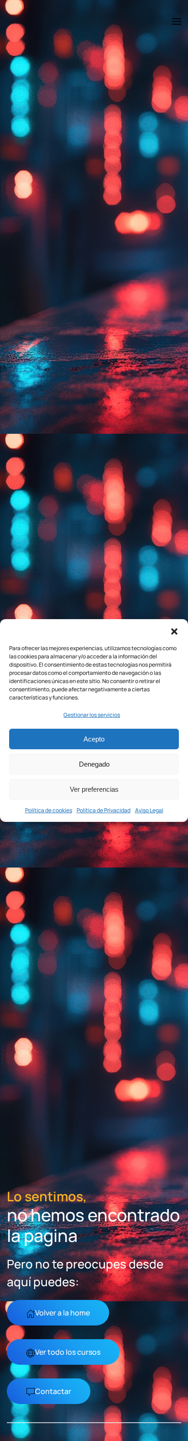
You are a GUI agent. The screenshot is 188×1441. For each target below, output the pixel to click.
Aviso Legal (149, 810)
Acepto (94, 739)
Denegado (94, 764)
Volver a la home (62, 1313)
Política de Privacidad (104, 810)
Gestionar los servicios (91, 715)
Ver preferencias (94, 789)
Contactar (53, 1391)
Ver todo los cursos (67, 1352)
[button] (174, 630)
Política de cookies (48, 810)
